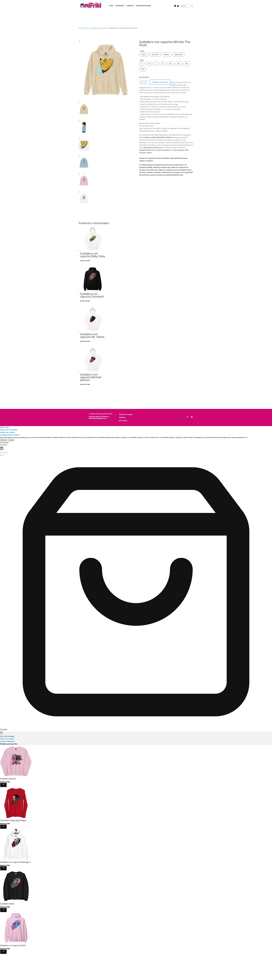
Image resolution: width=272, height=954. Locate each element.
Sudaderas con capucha (98, 28)
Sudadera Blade (7, 903)
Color (142, 51)
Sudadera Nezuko (8, 778)
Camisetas (130, 6)
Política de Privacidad (8, 430)
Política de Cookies (7, 432)
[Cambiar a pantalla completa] (3, 452)
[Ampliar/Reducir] (1, 452)
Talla (141, 60)
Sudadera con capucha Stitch (13, 945)
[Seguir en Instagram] (191, 417)
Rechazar (4, 440)
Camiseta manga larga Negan (13, 820)
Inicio (80, 28)
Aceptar (11, 440)
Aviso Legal (4, 427)
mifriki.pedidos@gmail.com (98, 418)
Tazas (111, 6)
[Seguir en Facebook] (187, 417)
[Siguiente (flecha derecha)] (3, 455)
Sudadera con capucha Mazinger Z (15, 862)
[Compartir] (5, 452)
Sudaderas (120, 6)
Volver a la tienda (7, 739)
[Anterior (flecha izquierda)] (1, 455)
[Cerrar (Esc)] (7, 452)
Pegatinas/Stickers (143, 6)
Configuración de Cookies (10, 435)
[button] (79, 41)
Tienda (86, 28)
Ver (246, 437)
